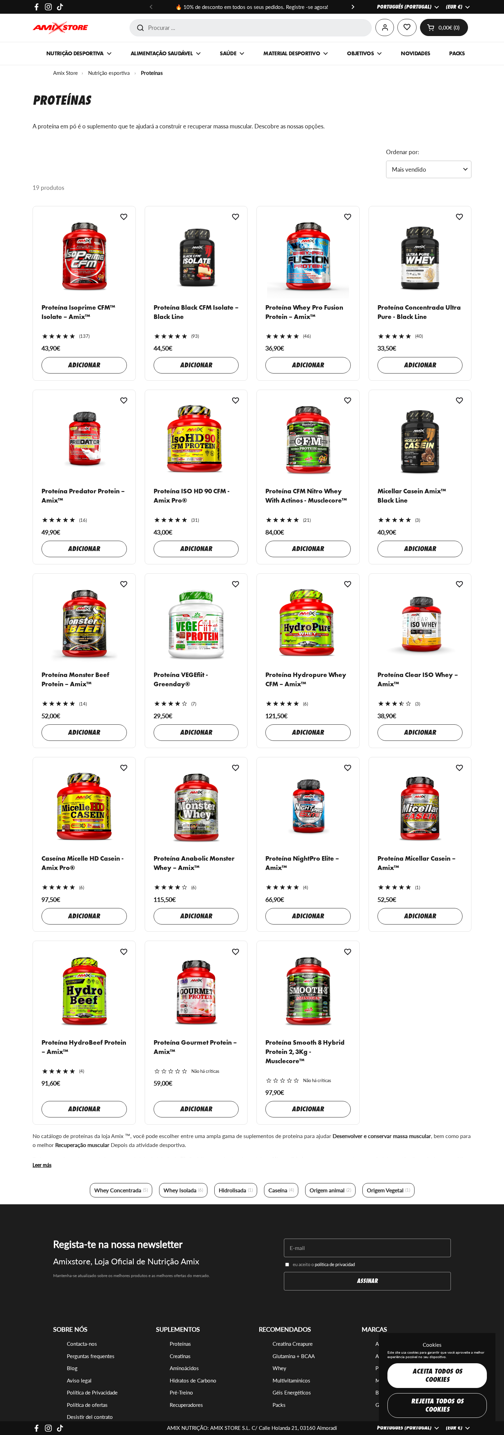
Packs (279, 1405)
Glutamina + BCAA (294, 1356)
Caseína (281, 1190)
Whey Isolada (183, 1190)
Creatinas (180, 1356)
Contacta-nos (82, 1344)
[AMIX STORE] (60, 28)
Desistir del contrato (90, 1417)
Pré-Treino (181, 1392)
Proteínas (180, 1344)
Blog (72, 1368)
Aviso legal (79, 1380)
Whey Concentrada (121, 1190)
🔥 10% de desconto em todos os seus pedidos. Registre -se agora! (252, 7)
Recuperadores (186, 1405)
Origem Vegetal (388, 1190)
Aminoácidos (184, 1368)
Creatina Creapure (293, 1344)
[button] (444, 27)
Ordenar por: (402, 152)
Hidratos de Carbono (193, 1380)
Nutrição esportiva (109, 73)
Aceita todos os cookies (437, 1375)
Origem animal (330, 1190)
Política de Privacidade (92, 1392)
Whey (279, 1368)
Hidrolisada (236, 1190)
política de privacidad (335, 1264)
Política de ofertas (87, 1405)
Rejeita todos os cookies (437, 1405)
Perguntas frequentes (91, 1356)
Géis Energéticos (292, 1392)
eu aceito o (324, 1264)
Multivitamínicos (291, 1380)
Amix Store (65, 73)
